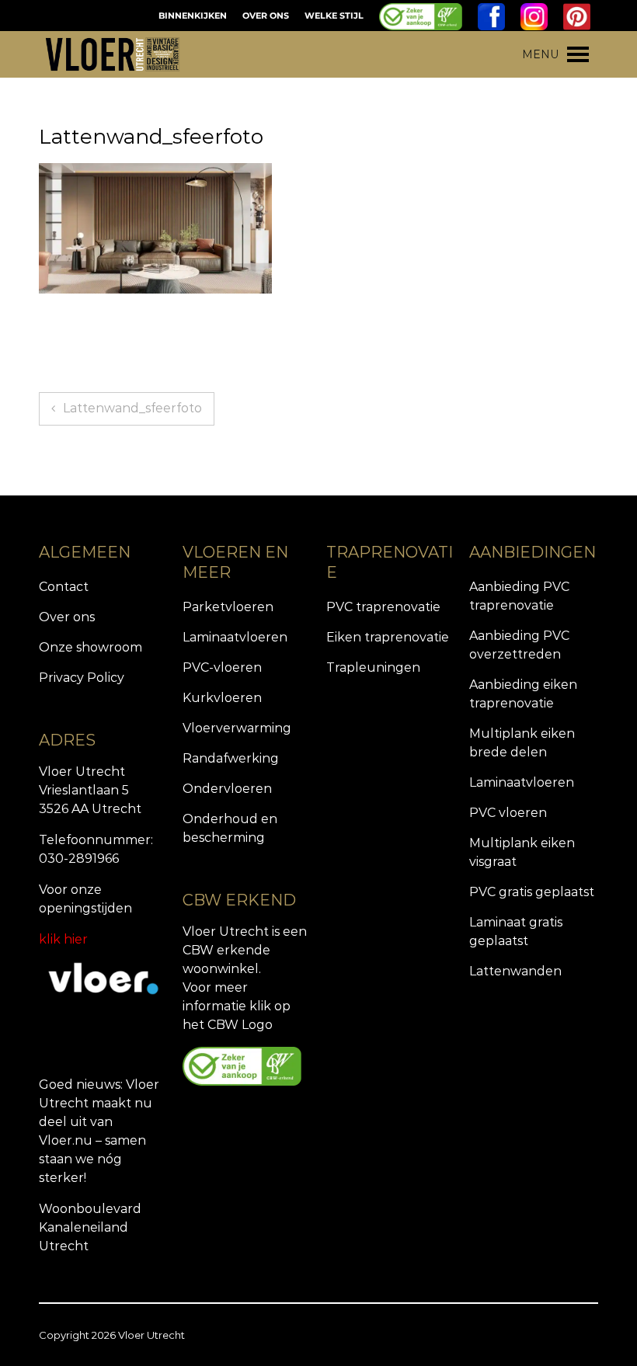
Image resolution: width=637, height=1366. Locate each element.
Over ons (67, 617)
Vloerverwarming (237, 728)
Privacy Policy (81, 677)
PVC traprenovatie (383, 607)
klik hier (63, 939)
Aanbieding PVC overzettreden (519, 645)
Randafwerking (231, 758)
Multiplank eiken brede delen (522, 742)
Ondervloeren (227, 788)
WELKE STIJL (334, 15)
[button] (540, 54)
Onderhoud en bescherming (230, 828)
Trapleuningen (373, 667)
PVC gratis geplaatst (531, 892)
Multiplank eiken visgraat (522, 852)
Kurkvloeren (222, 697)
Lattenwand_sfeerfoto (132, 408)
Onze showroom (90, 647)
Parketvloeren (228, 607)
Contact (64, 586)
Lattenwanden (515, 971)
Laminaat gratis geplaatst (515, 931)
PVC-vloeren (222, 667)
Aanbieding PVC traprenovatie (519, 596)
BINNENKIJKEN (192, 15)
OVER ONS (265, 15)
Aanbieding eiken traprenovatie (523, 694)
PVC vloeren (508, 812)
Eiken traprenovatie (387, 637)
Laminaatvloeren (235, 637)
